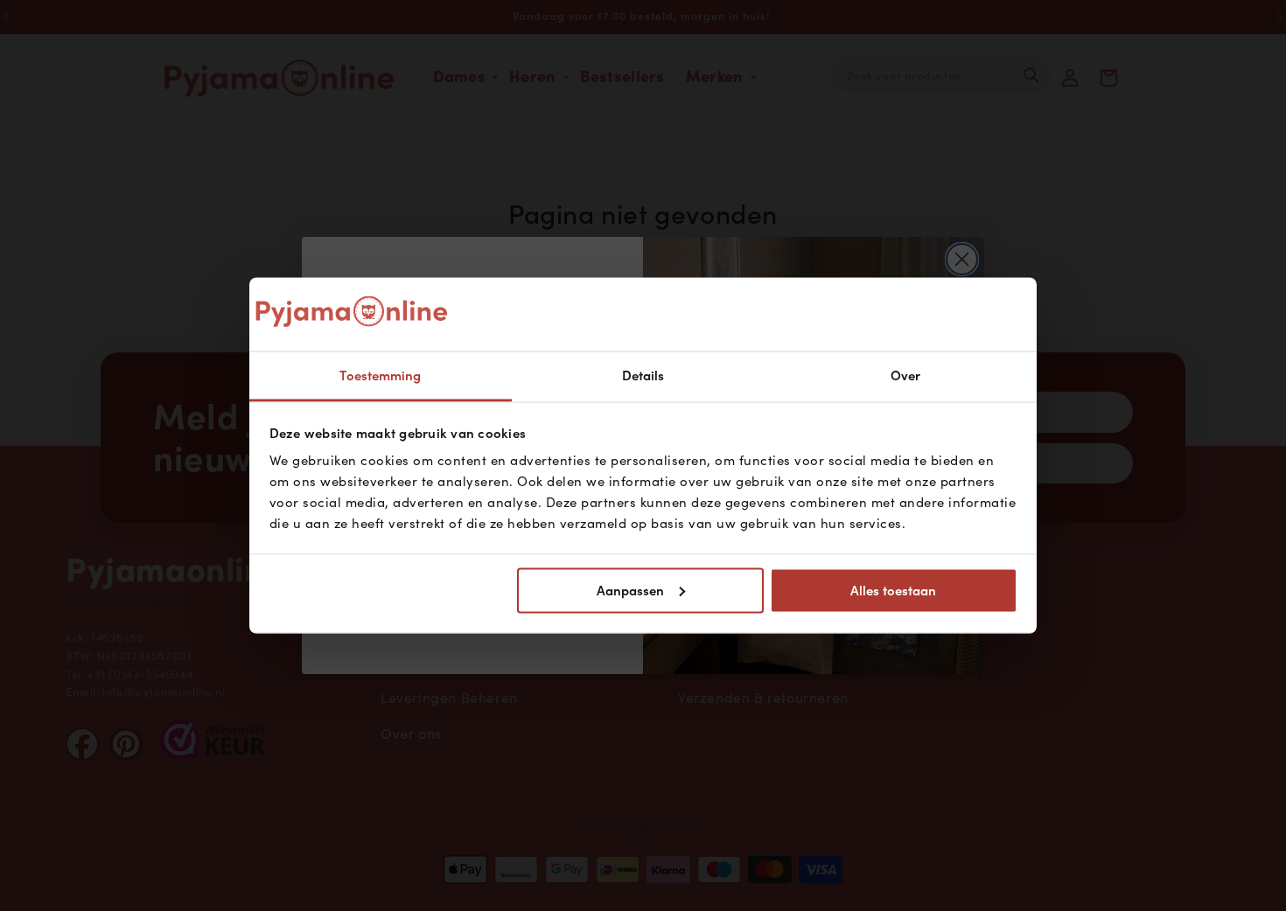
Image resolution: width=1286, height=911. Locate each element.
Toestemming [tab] (380, 376)
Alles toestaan (893, 590)
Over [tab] (905, 376)
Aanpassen (630, 590)
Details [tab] (643, 376)
